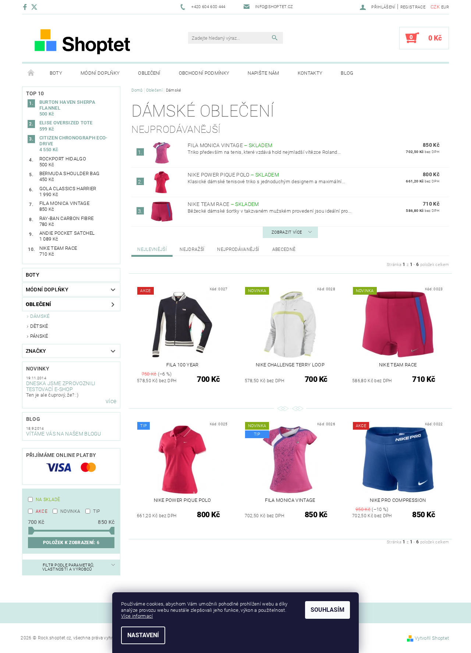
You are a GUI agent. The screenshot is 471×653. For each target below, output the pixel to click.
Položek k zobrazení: (71, 542)
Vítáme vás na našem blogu (63, 434)
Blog (347, 73)
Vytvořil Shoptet (432, 638)
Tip (96, 511)
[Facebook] (26, 7)
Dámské (40, 316)
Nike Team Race (223, 204)
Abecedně (284, 249)
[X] (38, 7)
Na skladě (48, 499)
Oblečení (149, 73)
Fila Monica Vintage (230, 145)
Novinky (37, 369)
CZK (435, 7)
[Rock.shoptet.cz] (94, 42)
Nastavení (143, 635)
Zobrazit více (287, 232)
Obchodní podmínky (204, 73)
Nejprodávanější (238, 249)
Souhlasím (327, 609)
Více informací (137, 616)
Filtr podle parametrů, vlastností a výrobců (68, 567)
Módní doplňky (100, 73)
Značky (36, 351)
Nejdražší (192, 249)
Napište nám (263, 73)
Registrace (412, 7)
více (111, 401)
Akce (41, 511)
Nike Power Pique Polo (233, 175)
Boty (56, 73)
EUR (445, 7)
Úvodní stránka (31, 73)
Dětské (39, 326)
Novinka (70, 511)
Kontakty (310, 73)
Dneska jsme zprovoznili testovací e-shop (60, 386)
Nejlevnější (152, 249)
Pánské (39, 336)
